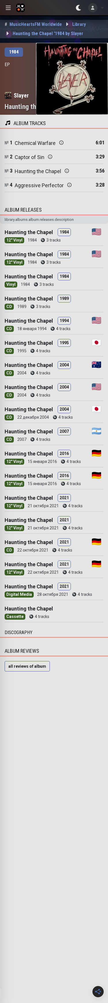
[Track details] (61, 142)
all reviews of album (27, 666)
